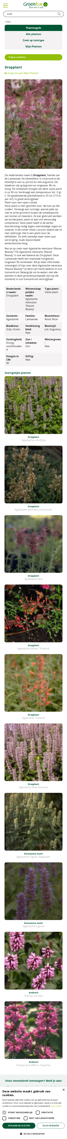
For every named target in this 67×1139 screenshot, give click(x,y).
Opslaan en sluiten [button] (19, 1125)
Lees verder (56, 1106)
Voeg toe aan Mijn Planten (22, 73)
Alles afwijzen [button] (51, 1125)
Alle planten (33, 34)
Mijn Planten (34, 46)
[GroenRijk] (36, 5)
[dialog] (33, 1112)
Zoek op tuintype (33, 40)
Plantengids (33, 28)
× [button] (63, 1090)
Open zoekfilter (18, 57)
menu (5, 5)
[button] (33, 1133)
